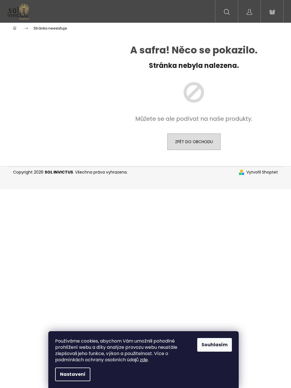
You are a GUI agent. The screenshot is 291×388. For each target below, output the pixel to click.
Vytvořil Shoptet (262, 172)
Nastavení (73, 374)
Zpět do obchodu (194, 142)
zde (144, 359)
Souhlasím (214, 344)
